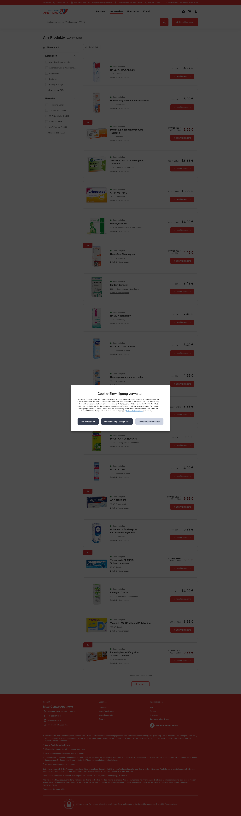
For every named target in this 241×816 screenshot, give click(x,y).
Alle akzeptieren (88, 421)
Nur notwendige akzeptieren (117, 421)
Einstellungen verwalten (149, 421)
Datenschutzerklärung (134, 411)
